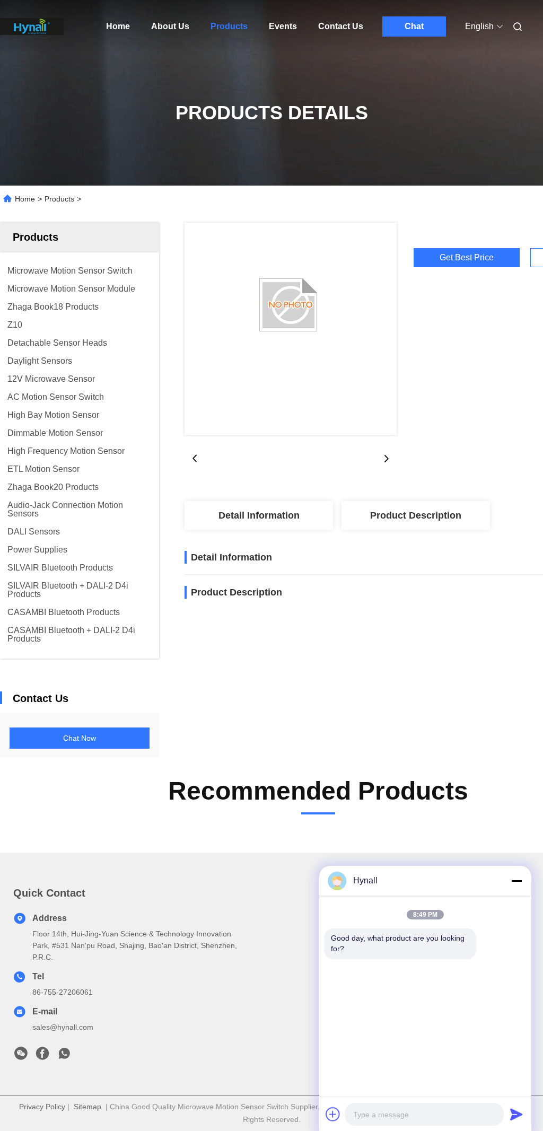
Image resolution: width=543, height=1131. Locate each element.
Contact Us (340, 26)
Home (118, 26)
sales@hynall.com (62, 1027)
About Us (170, 26)
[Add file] (333, 1114)
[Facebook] (42, 1056)
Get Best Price (467, 257)
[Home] (32, 26)
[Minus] (516, 880)
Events (283, 26)
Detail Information (259, 515)
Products (229, 26)
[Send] (516, 1114)
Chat (414, 26)
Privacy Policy (42, 1106)
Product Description (415, 515)
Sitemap (87, 1106)
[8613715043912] (64, 1056)
